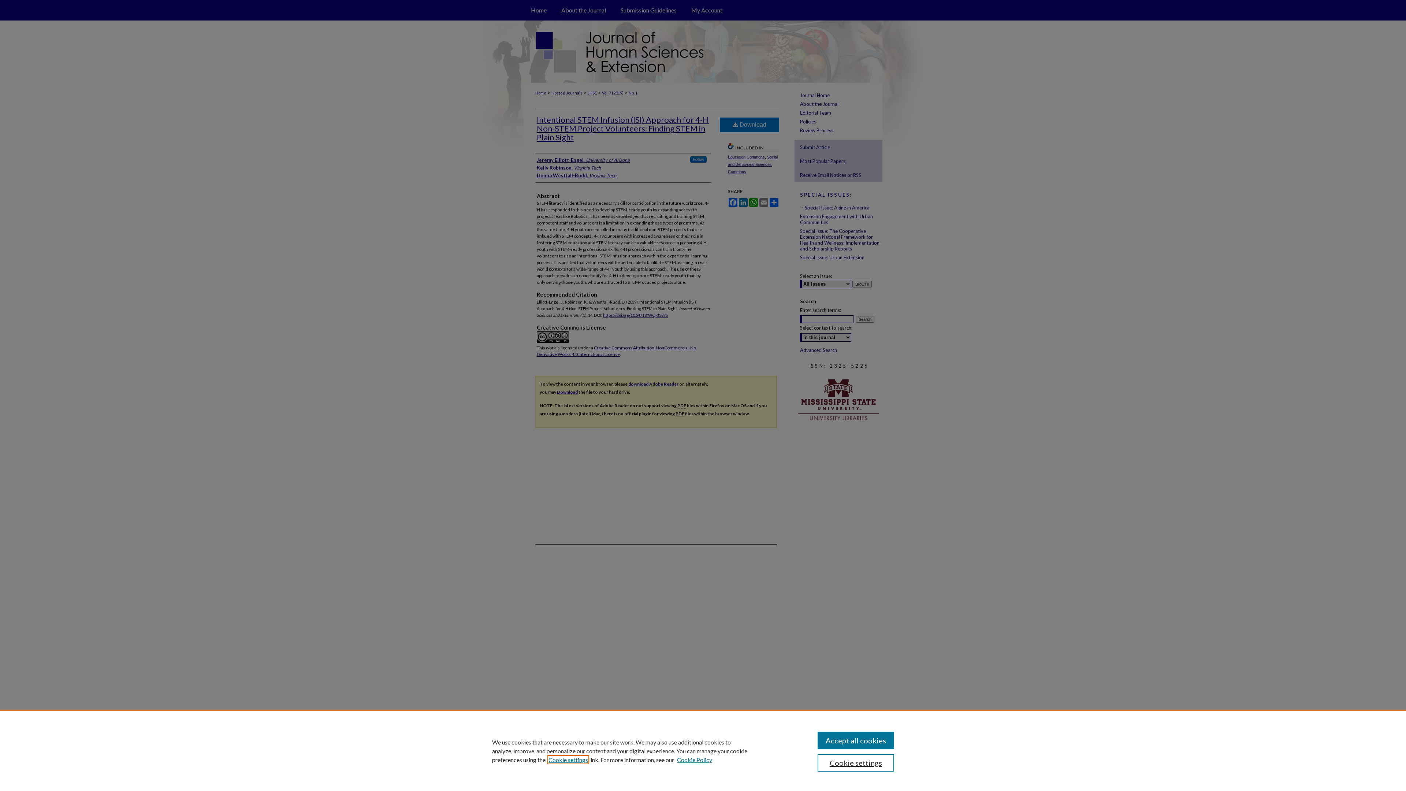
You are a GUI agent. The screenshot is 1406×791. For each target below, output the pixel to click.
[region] (703, 750)
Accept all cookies (856, 740)
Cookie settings (568, 759)
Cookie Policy (694, 759)
